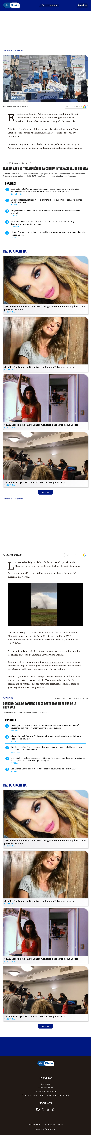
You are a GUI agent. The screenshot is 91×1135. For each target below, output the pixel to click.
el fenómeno (53, 661)
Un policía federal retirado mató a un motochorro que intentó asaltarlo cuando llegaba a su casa (46, 201)
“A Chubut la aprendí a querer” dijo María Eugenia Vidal (34, 482)
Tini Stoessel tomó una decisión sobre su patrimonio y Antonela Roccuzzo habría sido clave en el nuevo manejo (47, 748)
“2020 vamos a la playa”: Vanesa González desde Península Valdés (41, 424)
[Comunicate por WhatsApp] (52, 1109)
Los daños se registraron (20, 632)
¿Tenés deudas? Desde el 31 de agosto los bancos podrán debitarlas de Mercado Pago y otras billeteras (47, 737)
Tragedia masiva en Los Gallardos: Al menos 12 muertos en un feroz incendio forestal (45, 212)
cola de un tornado (51, 562)
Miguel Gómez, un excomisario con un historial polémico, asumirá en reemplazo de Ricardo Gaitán (48, 233)
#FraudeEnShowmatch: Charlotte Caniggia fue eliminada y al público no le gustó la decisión (45, 308)
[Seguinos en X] (43, 1109)
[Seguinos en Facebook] (38, 1109)
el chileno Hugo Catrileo (57, 117)
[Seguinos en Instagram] (48, 1109)
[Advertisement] (45, 29)
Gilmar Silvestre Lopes (37, 121)
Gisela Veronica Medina (17, 107)
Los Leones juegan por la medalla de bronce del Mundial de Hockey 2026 (44, 768)
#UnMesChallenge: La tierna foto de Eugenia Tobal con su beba (39, 367)
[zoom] (45, 78)
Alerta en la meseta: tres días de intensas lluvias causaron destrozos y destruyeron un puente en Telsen (42, 222)
